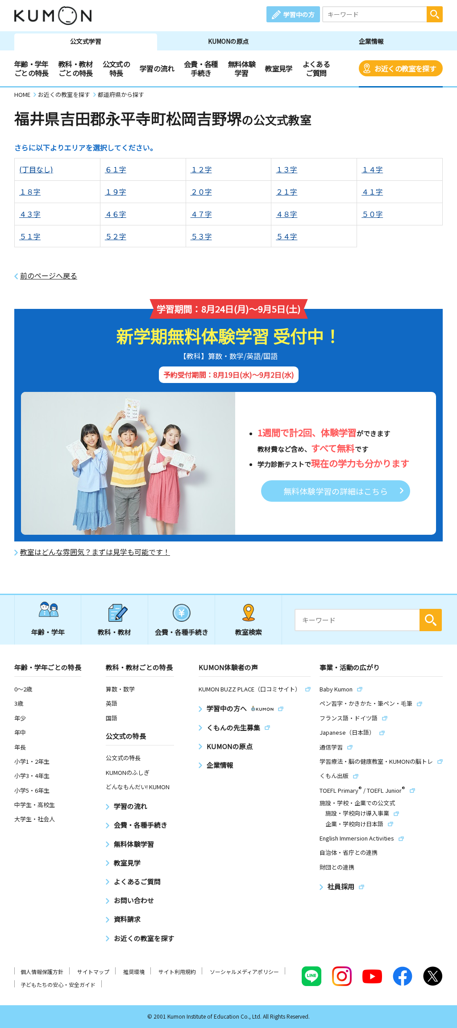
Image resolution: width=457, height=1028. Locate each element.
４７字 (201, 213)
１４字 (372, 169)
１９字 (115, 191)
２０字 (201, 191)
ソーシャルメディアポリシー (244, 971)
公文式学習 (85, 41)
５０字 (372, 213)
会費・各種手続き (201, 68)
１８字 (30, 191)
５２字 (115, 236)
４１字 (372, 191)
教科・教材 (114, 632)
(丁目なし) (36, 169)
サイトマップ (93, 971)
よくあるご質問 (316, 68)
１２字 (201, 169)
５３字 (201, 236)
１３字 (286, 169)
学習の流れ (157, 68)
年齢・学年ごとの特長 (31, 68)
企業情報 (371, 41)
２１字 (286, 191)
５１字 (30, 236)
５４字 (286, 236)
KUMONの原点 (228, 41)
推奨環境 (134, 971)
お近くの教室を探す (405, 68)
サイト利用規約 (177, 971)
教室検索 (248, 632)
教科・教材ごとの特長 (75, 68)
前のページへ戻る (48, 275)
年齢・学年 (48, 632)
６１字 (115, 169)
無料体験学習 (241, 68)
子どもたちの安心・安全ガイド (58, 984)
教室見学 (278, 68)
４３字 (30, 213)
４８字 (286, 213)
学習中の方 (299, 14)
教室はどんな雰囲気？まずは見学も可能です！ (95, 552)
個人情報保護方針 (42, 971)
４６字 (115, 213)
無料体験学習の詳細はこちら (335, 491)
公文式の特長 (116, 68)
